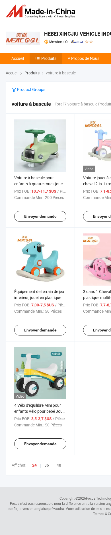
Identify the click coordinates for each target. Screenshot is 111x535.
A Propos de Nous (83, 58)
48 (59, 465)
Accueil (17, 58)
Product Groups (30, 89)
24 (34, 465)
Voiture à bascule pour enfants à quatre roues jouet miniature (39, 183)
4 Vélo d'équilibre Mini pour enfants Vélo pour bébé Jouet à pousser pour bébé (40, 411)
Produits (48, 58)
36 (46, 465)
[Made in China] (41, 11)
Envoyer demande (40, 216)
